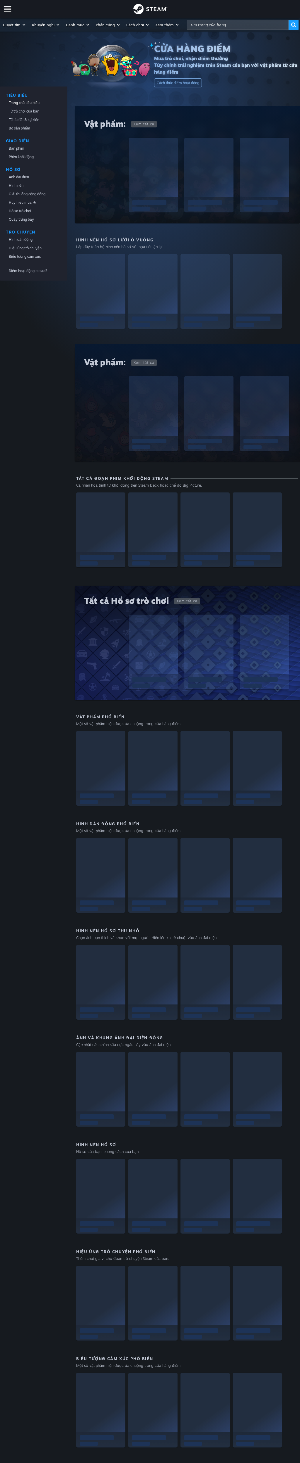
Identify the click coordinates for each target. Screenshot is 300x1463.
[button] (14, 25)
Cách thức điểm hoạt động (178, 83)
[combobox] (238, 25)
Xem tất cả (144, 124)
